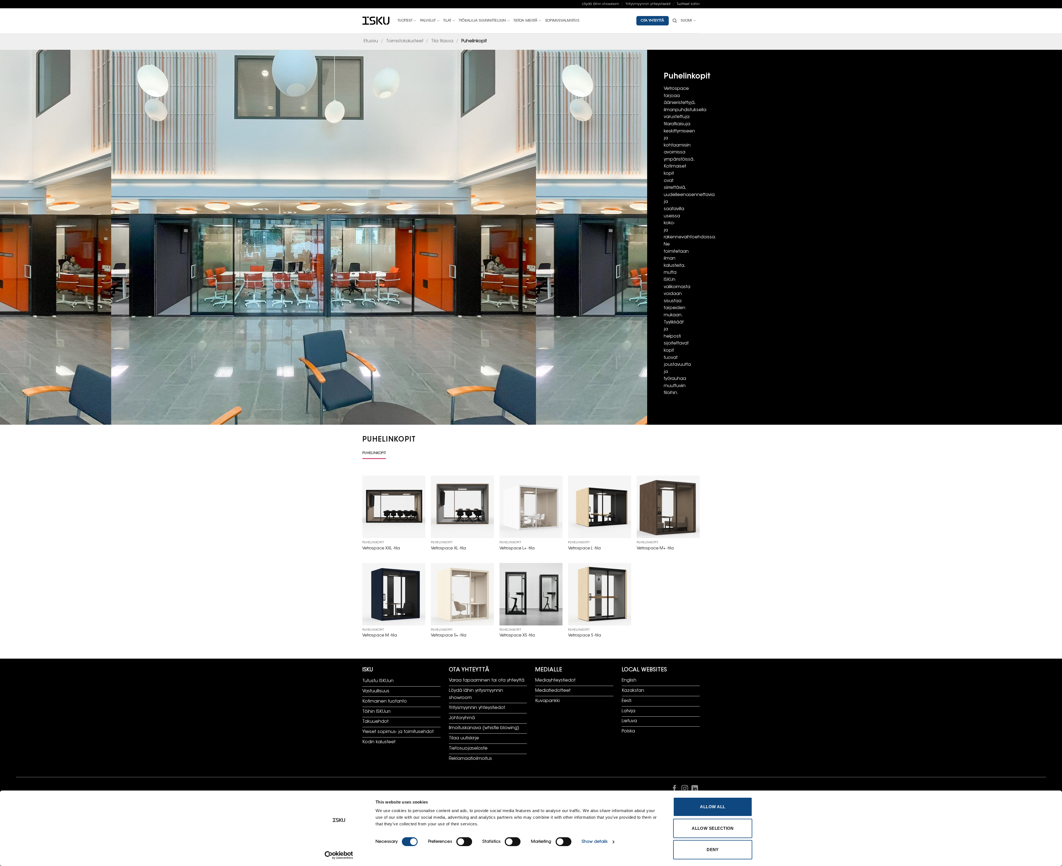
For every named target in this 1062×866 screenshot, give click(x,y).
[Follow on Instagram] (684, 789)
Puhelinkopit (374, 453)
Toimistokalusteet (404, 41)
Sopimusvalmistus (562, 20)
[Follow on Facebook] (674, 789)
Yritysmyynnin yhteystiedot (648, 4)
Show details (595, 842)
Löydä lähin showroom (600, 4)
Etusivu (371, 41)
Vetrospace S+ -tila (448, 635)
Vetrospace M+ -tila (655, 548)
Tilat (447, 20)
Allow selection (713, 828)
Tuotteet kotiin (688, 4)
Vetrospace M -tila (379, 635)
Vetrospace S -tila (584, 635)
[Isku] (375, 20)
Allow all (712, 806)
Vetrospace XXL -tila (381, 548)
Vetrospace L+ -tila (517, 548)
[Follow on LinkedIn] (694, 789)
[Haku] (675, 20)
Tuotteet (405, 20)
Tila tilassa (442, 41)
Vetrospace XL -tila (448, 548)
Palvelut (428, 20)
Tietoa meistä (525, 20)
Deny (713, 849)
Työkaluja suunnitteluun (482, 20)
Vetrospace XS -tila (517, 635)
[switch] (464, 841)
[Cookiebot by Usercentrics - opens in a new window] (339, 855)
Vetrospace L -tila (584, 548)
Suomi (686, 20)
